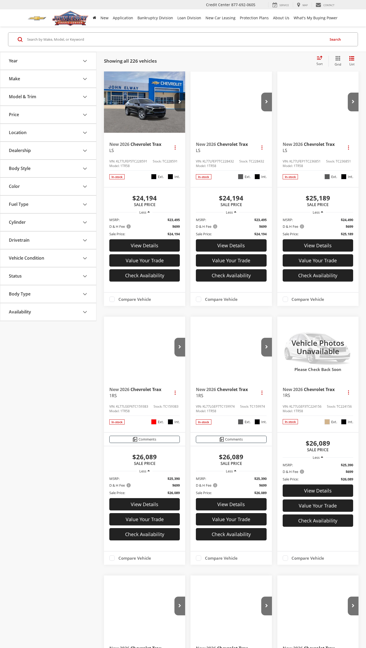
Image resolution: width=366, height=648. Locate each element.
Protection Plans (254, 17)
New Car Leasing (221, 17)
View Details (144, 245)
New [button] (104, 17)
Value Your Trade (145, 260)
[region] (144, 227)
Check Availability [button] (144, 275)
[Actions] (175, 147)
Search (335, 39)
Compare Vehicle (134, 299)
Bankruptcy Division (155, 17)
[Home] (94, 17)
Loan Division (189, 17)
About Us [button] (281, 17)
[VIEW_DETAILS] (317, 347)
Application (123, 17)
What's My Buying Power (316, 17)
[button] (179, 102)
